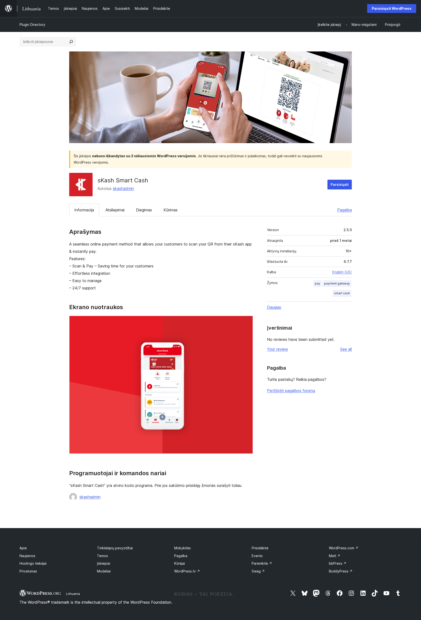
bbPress (337, 563)
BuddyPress (341, 571)
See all (346, 349)
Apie (23, 548)
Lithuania (73, 594)
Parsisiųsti (340, 184)
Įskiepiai (103, 563)
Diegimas (144, 209)
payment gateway (337, 283)
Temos (102, 556)
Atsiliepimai (114, 209)
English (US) (342, 272)
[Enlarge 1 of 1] (246, 322)
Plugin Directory (32, 24)
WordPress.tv (187, 571)
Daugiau (274, 307)
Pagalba (344, 209)
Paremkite (262, 563)
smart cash (342, 293)
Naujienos (27, 556)
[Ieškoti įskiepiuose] (71, 42)
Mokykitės (182, 548)
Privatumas (28, 571)
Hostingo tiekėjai (33, 563)
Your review (277, 349)
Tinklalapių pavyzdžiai (115, 548)
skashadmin (123, 188)
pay (317, 283)
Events (257, 556)
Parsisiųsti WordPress (391, 8)
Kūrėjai (179, 563)
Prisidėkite (260, 548)
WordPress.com (343, 548)
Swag (258, 571)
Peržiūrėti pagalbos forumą (291, 390)
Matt (334, 556)
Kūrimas (170, 209)
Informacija (84, 209)
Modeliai (104, 571)
